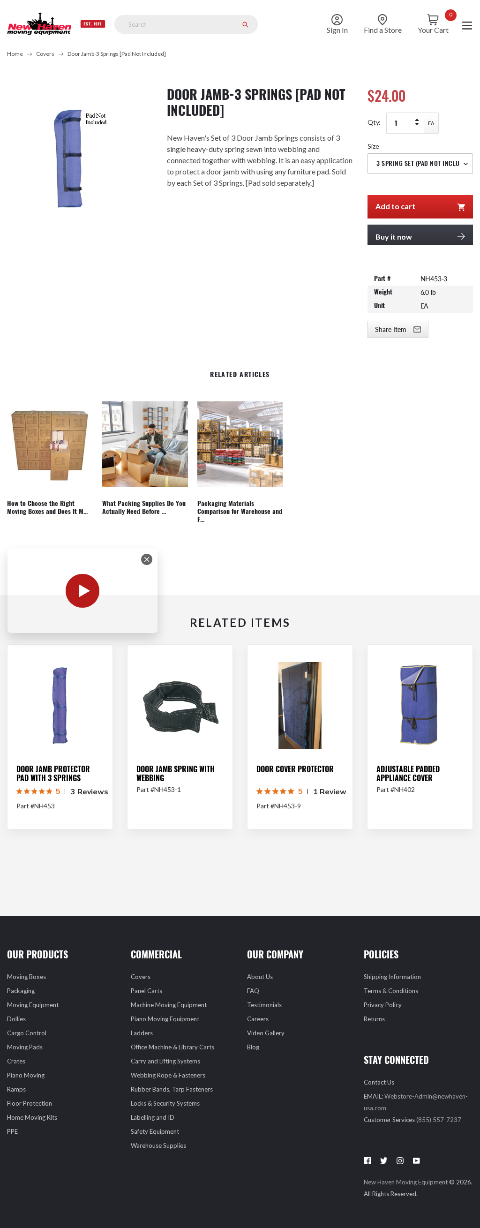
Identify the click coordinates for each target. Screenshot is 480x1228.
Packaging (21, 990)
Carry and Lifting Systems (165, 1061)
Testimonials (264, 1005)
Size (373, 146)
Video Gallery (266, 1033)
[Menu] (467, 24)
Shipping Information (392, 976)
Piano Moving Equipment (165, 1019)
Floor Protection (29, 1103)
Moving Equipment (33, 1005)
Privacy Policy (383, 1005)
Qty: (374, 122)
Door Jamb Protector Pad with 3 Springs (53, 773)
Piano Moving (26, 1075)
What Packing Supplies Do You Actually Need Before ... (144, 508)
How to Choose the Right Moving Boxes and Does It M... (47, 508)
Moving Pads (25, 1047)
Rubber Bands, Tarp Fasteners (172, 1089)
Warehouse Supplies (158, 1145)
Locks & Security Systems (165, 1103)
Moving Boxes (26, 976)
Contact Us (379, 1082)
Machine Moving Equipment (169, 1005)
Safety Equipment (155, 1131)
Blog (253, 1047)
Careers (258, 1019)
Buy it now (393, 236)
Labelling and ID (152, 1117)
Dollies (16, 1019)
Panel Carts (146, 990)
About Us (260, 976)
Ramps (16, 1089)
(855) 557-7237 (438, 1119)
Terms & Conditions (391, 990)
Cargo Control (26, 1033)
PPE (12, 1131)
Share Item (390, 329)
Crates (16, 1061)
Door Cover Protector (295, 769)
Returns (374, 1019)
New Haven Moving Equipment (406, 1182)
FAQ (253, 990)
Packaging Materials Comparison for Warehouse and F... (239, 511)
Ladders (142, 1033)
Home (15, 53)
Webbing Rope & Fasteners (168, 1075)
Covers (45, 53)
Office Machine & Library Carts (172, 1047)
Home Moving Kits (32, 1117)
